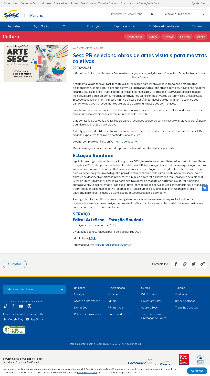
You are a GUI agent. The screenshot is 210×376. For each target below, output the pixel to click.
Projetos (169, 36)
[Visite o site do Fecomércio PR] (149, 363)
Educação (94, 26)
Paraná (36, 15)
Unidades (13, 26)
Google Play (15, 319)
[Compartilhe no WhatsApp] (184, 264)
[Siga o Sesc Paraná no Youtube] (21, 306)
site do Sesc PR (127, 141)
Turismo (197, 26)
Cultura (68, 26)
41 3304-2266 (109, 343)
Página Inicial (116, 307)
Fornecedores (61, 3)
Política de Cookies (87, 372)
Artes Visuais (94, 48)
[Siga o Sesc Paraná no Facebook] (14, 306)
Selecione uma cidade (177, 14)
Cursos (153, 36)
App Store (36, 319)
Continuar (197, 370)
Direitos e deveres (119, 314)
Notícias (185, 36)
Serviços (79, 294)
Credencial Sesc (29, 3)
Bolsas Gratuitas (151, 301)
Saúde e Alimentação (164, 26)
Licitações (46, 3)
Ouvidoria (181, 294)
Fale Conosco (88, 3)
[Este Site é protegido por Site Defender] (14, 329)
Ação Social (41, 26)
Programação (135, 36)
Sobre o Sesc (11, 3)
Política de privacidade (88, 314)
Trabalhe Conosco (108, 3)
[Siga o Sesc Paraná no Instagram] (30, 306)
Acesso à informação (87, 301)
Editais (74, 3)
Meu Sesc (201, 3)
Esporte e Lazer (125, 26)
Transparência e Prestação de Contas (141, 3)
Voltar (16, 264)
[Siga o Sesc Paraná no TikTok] (6, 306)
